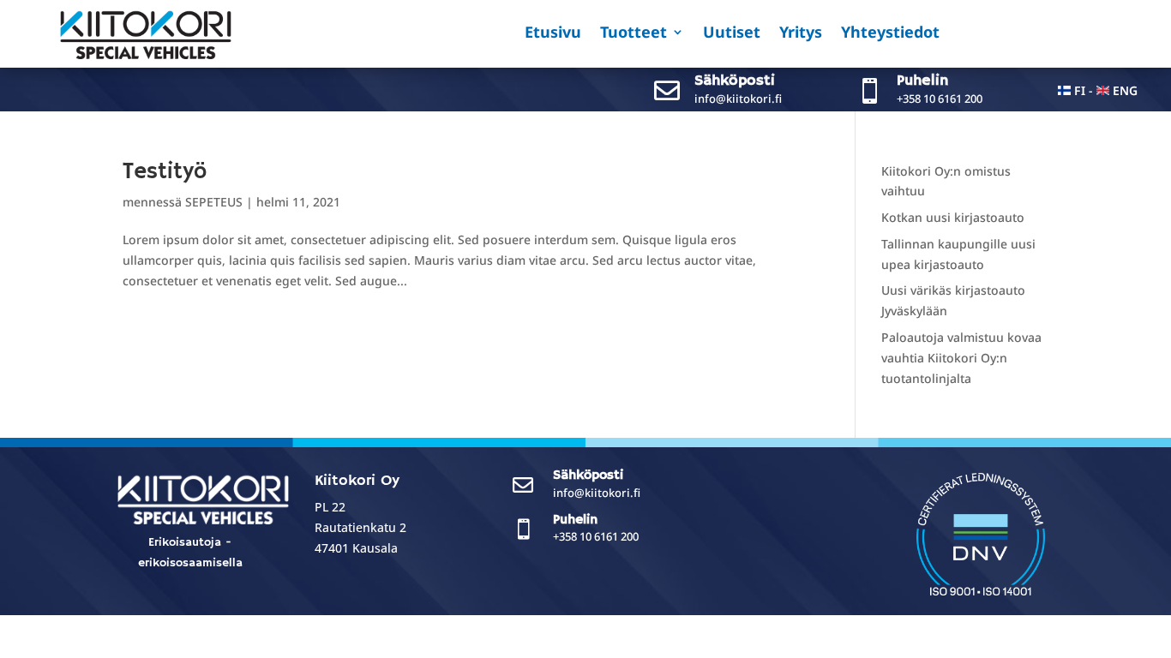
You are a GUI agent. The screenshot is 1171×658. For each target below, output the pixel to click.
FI (1079, 90)
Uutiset (731, 34)
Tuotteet (633, 34)
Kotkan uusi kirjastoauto (952, 217)
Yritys (800, 34)
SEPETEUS (214, 202)
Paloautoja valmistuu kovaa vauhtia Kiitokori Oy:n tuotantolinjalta (961, 357)
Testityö (165, 172)
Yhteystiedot (890, 34)
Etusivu (553, 34)
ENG (1125, 90)
